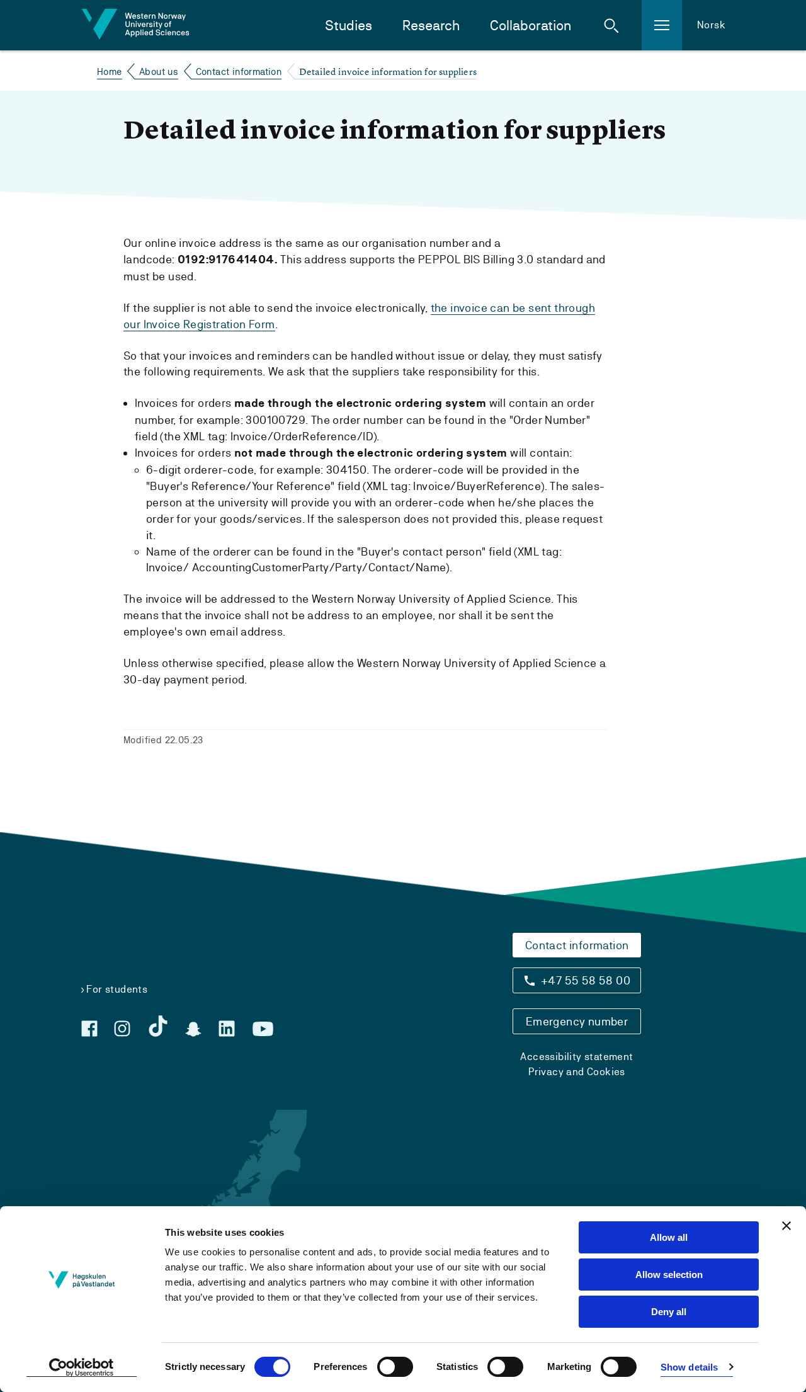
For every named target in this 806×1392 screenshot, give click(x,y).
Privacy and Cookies (576, 1072)
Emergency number (577, 1021)
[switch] (395, 1367)
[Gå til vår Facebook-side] (89, 1028)
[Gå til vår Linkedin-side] (227, 1028)
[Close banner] (786, 1225)
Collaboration (530, 25)
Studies (348, 25)
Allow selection (669, 1274)
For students (116, 989)
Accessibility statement (576, 1057)
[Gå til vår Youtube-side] (263, 1029)
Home (109, 71)
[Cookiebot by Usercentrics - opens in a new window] (81, 1367)
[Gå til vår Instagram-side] (122, 1028)
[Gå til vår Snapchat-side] (193, 1029)
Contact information (239, 71)
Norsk (711, 25)
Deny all (668, 1311)
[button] (611, 25)
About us (158, 71)
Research (431, 25)
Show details (689, 1367)
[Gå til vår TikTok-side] (158, 1026)
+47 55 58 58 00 (585, 980)
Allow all (669, 1237)
